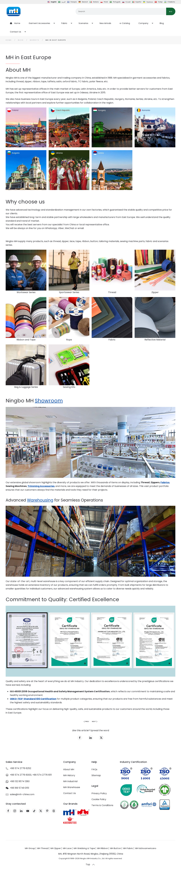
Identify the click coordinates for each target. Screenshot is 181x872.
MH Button (115, 848)
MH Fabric (128, 848)
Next (94, 721)
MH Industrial (70, 781)
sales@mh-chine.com (22, 794)
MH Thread (42, 848)
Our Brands (70, 804)
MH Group (30, 848)
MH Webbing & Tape (84, 848)
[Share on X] (101, 737)
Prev (87, 721)
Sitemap (96, 775)
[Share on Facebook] (79, 737)
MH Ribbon (102, 848)
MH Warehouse (71, 787)
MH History (69, 775)
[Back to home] (13, 11)
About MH (68, 769)
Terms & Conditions (102, 805)
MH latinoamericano (145, 848)
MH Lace (67, 848)
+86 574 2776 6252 (20, 768)
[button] (93, 864)
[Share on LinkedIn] (90, 737)
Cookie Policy (98, 799)
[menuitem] (15, 23)
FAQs (94, 769)
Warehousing (40, 500)
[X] (40, 810)
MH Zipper (55, 848)
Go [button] (170, 11)
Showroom (49, 400)
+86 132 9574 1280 (20, 781)
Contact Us (69, 793)
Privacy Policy (99, 793)
